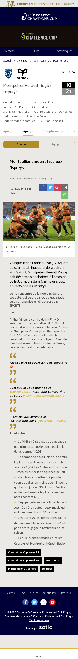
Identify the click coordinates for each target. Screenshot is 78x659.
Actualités (23, 60)
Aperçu (21, 144)
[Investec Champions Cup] (39, 16)
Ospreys (47, 569)
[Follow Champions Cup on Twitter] (34, 602)
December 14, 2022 (53, 421)
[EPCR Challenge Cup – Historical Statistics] (39, 36)
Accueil (7, 60)
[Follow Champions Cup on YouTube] (52, 602)
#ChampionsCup (21, 392)
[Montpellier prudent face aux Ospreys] (43, 187)
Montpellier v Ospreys (22, 569)
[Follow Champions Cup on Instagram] (43, 602)
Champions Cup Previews (24, 560)
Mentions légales (39, 620)
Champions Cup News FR (23, 552)
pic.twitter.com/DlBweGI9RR (43, 396)
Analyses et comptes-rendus (51, 60)
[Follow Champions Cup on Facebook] (26, 602)
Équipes (57, 144)
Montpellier (53, 560)
